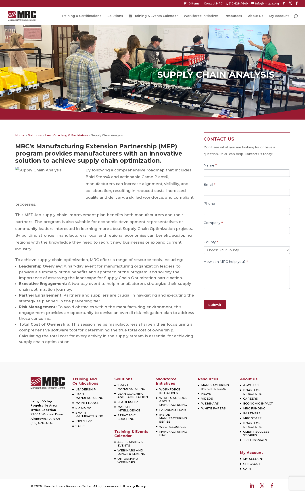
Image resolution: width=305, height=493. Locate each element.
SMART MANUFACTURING (89, 414)
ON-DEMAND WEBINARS (127, 460)
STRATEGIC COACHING (126, 417)
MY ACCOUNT (253, 459)
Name (210, 165)
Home (20, 135)
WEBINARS (210, 403)
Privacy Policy (134, 486)
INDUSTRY (83, 421)
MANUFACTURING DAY (173, 433)
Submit (214, 305)
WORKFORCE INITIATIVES (169, 391)
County (211, 242)
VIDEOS (207, 398)
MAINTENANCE (87, 403)
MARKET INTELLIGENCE (128, 408)
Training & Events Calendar (155, 16)
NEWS (206, 393)
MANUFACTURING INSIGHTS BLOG (215, 386)
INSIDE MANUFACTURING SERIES (173, 418)
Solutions (115, 16)
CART (247, 468)
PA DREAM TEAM (172, 409)
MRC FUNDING (254, 408)
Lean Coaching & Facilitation (66, 135)
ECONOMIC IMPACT (258, 403)
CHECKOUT (252, 464)
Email (209, 184)
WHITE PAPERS (213, 408)
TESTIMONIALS (255, 440)
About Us (255, 16)
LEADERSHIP (85, 389)
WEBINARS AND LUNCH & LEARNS (131, 452)
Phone (209, 203)
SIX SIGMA (83, 407)
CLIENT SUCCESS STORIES (256, 433)
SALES (80, 426)
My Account (279, 16)
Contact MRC (213, 3)
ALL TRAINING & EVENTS (130, 443)
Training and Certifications (85, 381)
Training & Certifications (81, 16)
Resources (233, 16)
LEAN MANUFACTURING (89, 396)
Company (213, 223)
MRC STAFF (252, 418)
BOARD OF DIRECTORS (252, 391)
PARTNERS (252, 413)
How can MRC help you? (226, 261)
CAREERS (250, 398)
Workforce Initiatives (201, 16)
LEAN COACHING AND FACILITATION (132, 395)
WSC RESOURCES (172, 426)
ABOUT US (251, 385)
